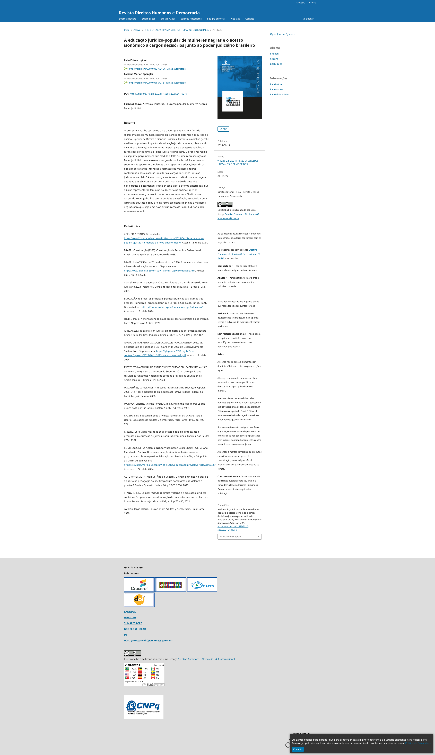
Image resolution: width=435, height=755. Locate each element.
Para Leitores (276, 84)
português (276, 63)
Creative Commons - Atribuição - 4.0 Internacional (206, 659)
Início (126, 29)
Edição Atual (168, 18)
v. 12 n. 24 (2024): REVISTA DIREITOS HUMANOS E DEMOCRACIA (176, 29)
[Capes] (202, 590)
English (274, 53)
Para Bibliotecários (279, 94)
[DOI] (139, 605)
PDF (224, 129)
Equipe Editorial (216, 18)
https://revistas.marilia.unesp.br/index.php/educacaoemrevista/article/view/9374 (170, 464)
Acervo (137, 29)
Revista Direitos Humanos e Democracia (159, 12)
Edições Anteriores (191, 18)
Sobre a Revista (127, 18)
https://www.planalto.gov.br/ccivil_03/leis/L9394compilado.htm (159, 270)
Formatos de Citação (230, 536)
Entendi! (297, 749)
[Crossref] (139, 590)
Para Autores (276, 89)
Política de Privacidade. (418, 743)
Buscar (309, 18)
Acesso (312, 2)
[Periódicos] (170, 590)
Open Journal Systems (282, 34)
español (274, 58)
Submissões (148, 18)
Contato (249, 18)
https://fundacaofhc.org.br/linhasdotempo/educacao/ (172, 307)
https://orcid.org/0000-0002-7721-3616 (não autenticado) (157, 68)
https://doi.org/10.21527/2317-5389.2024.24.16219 (158, 93)
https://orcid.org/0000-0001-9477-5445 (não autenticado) (157, 82)
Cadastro (300, 2)
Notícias (235, 18)
